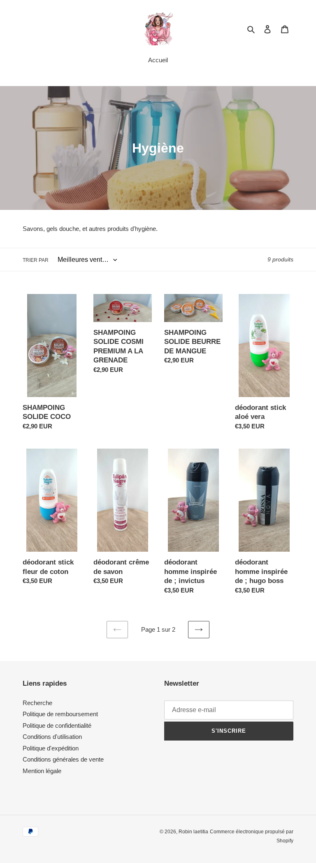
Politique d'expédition (51, 748)
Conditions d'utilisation (52, 736)
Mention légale (42, 770)
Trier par (36, 260)
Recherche (37, 702)
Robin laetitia (193, 832)
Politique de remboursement (60, 713)
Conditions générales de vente (63, 759)
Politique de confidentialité (57, 725)
